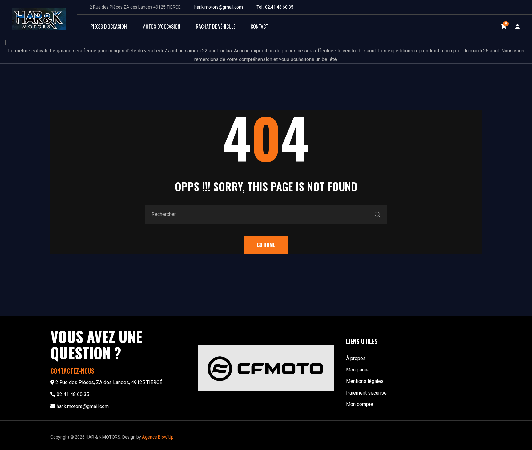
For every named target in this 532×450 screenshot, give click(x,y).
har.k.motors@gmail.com (218, 7)
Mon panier (358, 370)
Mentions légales (365, 381)
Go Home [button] (266, 245)
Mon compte (359, 404)
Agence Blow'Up (158, 437)
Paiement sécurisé (366, 393)
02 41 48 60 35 (73, 394)
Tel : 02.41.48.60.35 (274, 7)
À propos (356, 358)
